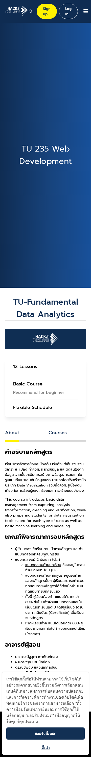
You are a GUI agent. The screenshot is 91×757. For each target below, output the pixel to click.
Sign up (47, 11)
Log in (68, 11)
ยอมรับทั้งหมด (45, 733)
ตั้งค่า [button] (45, 747)
